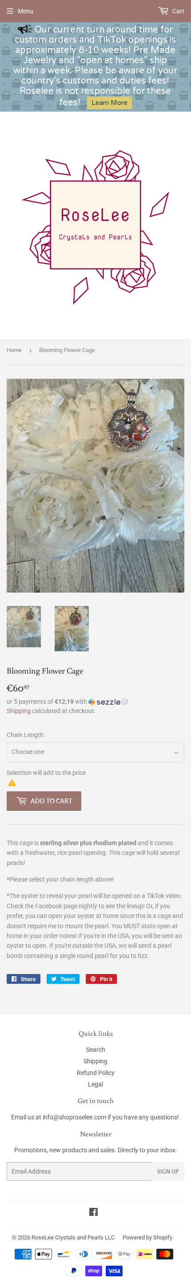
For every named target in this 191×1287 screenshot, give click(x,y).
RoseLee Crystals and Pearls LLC (73, 1237)
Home (14, 350)
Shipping (19, 710)
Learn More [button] (109, 103)
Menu (25, 11)
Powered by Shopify (147, 1237)
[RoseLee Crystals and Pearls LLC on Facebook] (93, 1213)
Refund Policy (96, 1072)
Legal (95, 1084)
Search (95, 1049)
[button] (95, 702)
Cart (177, 11)
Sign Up (168, 1171)
